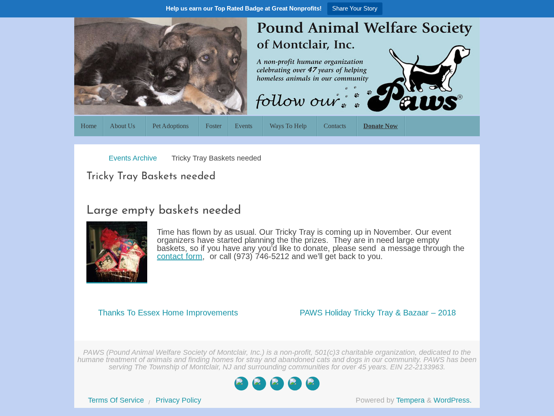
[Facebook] (241, 383)
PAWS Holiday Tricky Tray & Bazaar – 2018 (379, 312)
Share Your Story (355, 8)
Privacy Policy (178, 400)
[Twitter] (277, 383)
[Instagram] (259, 383)
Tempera (410, 400)
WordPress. (453, 400)
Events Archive (133, 158)
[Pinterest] (313, 383)
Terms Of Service (116, 400)
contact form (179, 256)
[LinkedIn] (295, 383)
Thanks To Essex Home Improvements (167, 312)
